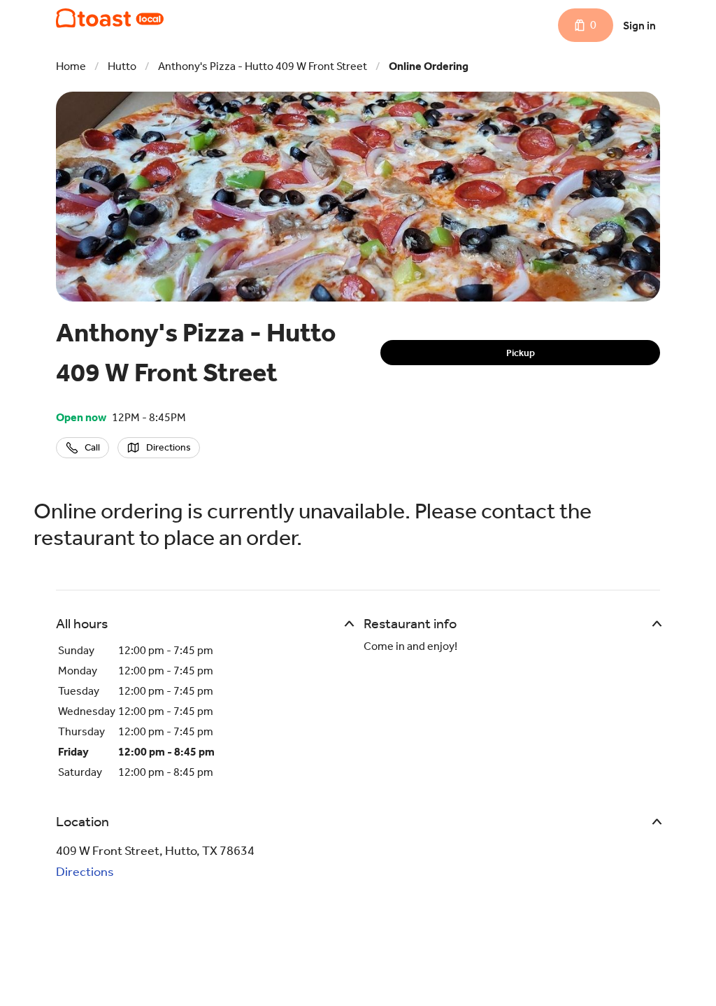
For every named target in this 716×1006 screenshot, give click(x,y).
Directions (85, 871)
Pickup (520, 353)
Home (71, 66)
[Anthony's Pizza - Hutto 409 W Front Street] (110, 18)
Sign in (639, 25)
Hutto (122, 66)
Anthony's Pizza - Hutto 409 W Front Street (262, 66)
